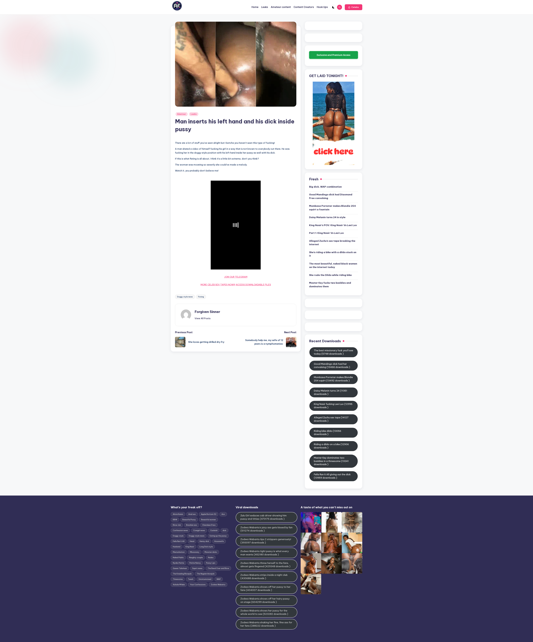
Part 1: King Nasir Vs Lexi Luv (326, 233)
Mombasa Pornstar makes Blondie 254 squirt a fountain (332, 207)
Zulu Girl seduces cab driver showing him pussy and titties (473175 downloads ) (263, 517)
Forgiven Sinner (207, 312)
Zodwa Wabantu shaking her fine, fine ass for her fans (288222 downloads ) (266, 624)
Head (192, 541)
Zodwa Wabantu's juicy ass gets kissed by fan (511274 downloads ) (266, 529)
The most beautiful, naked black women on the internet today (333, 265)
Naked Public (178, 557)
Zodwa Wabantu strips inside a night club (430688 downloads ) (264, 576)
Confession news (180, 530)
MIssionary (194, 552)
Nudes (210, 557)
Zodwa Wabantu (218, 584)
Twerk (190, 579)
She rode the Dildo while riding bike (330, 275)
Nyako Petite (178, 563)
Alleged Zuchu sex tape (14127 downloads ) (331, 419)
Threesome (178, 579)
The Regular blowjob (205, 574)
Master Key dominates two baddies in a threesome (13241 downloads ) (331, 461)
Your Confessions (198, 584)
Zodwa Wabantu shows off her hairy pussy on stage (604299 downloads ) (265, 600)
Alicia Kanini (178, 514)
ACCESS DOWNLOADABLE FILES (253, 284)
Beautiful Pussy (189, 519)
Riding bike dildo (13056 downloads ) (327, 432)
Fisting (201, 297)
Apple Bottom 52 (208, 514)
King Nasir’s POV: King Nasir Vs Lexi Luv (333, 225)
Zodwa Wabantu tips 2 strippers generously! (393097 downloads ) (265, 541)
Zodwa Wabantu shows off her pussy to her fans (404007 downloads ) (265, 588)
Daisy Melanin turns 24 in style (327, 217)
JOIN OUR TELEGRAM (235, 276)
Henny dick (204, 541)
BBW (175, 519)
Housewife (219, 541)
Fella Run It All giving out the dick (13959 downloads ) (332, 476)
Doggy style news (185, 297)
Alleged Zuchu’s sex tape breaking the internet (332, 242)
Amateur (181, 114)
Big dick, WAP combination (325, 186)
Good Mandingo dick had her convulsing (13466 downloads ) (332, 365)
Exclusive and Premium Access (333, 55)
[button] (353, 7)
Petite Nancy (195, 563)
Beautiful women (208, 519)
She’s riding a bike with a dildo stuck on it (332, 254)
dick (224, 530)
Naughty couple (196, 557)
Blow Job (177, 525)
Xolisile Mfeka (179, 584)
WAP (219, 579)
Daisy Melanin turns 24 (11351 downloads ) (330, 392)
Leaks (194, 114)
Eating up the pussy (218, 536)
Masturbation (179, 552)
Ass (223, 514)
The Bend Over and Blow (218, 568)
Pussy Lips (210, 563)
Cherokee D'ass (209, 525)
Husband (176, 547)
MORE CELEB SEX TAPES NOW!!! (218, 284)
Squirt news (197, 568)
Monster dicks (211, 552)
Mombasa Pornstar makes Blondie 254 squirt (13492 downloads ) (333, 379)
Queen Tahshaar (180, 568)
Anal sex (192, 514)
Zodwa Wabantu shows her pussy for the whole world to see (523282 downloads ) (264, 612)
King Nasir (190, 547)
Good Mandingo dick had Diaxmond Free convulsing (330, 196)
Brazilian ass (191, 525)
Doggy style (178, 536)
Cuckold (213, 530)
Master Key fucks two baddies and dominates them (330, 284)
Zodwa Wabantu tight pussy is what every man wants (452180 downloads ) (264, 553)
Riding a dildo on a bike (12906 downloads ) (331, 446)
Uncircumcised (205, 579)
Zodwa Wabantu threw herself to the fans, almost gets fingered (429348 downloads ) (265, 564)
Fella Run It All (178, 541)
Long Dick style (206, 547)
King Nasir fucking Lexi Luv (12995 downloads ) (333, 405)
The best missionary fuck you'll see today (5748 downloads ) (333, 352)
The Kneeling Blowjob (182, 574)
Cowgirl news (199, 530)
